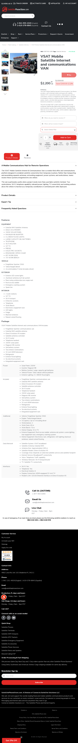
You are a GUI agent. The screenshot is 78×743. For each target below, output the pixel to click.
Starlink (4, 34)
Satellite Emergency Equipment (13, 640)
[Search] (33, 16)
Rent (20, 34)
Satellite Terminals (8, 630)
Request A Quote (56, 34)
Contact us (24, 710)
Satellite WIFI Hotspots (10, 634)
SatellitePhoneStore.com (12, 692)
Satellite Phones (7, 627)
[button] (11, 740)
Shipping (60, 143)
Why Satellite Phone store (39, 714)
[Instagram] (9, 618)
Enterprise (5, 38)
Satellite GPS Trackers (9, 637)
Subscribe (39, 682)
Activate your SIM (8, 541)
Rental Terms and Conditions (18, 728)
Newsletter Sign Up (10, 671)
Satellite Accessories (9, 644)
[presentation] (5, 50)
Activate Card (39, 3)
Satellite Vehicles (61, 51)
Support (14, 38)
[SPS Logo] (15, 12)
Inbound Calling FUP (9, 654)
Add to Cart (65, 137)
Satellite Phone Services (10, 647)
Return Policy (73, 143)
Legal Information (56, 725)
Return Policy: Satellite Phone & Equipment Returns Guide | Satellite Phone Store (39, 721)
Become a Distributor (21, 732)
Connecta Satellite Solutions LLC (46, 692)
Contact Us (46, 26)
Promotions (42, 34)
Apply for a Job (7, 547)
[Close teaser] (21, 737)
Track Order (22, 3)
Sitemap (4, 544)
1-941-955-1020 (47, 147)
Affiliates (55, 3)
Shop (13, 34)
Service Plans (30, 34)
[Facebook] (3, 618)
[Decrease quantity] (50, 137)
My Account (70, 3)
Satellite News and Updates (12, 650)
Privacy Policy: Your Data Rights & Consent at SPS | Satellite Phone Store (39, 717)
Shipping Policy (21, 725)
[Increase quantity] (41, 137)
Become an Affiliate (57, 732)
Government (69, 34)
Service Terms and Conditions (60, 728)
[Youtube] (14, 618)
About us (54, 710)
